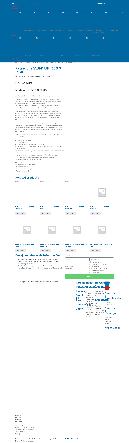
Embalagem (95, 266)
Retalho (69, 268)
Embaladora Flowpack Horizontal (47, 62)
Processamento (31, 62)
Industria (70, 266)
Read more (20, 213)
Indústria (22, 62)
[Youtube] (107, 288)
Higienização (95, 273)
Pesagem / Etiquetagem (99, 268)
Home (17, 62)
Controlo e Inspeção (97, 270)
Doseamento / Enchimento (100, 264)
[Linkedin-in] (107, 284)
